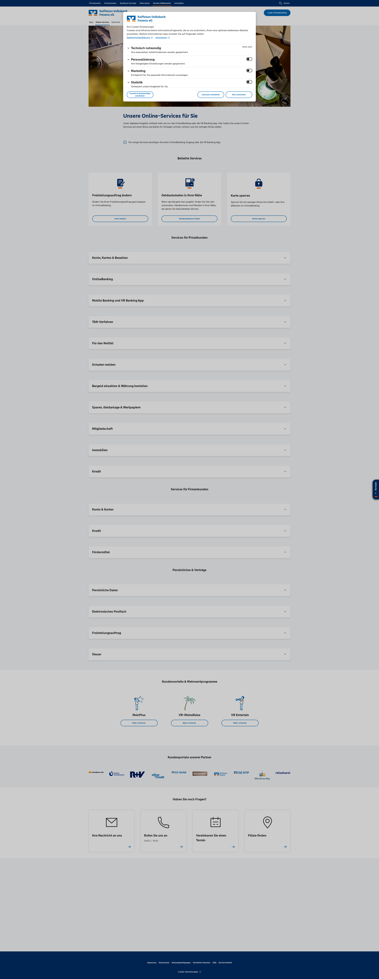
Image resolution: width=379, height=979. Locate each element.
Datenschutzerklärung (138, 37)
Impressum (161, 37)
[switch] (249, 59)
